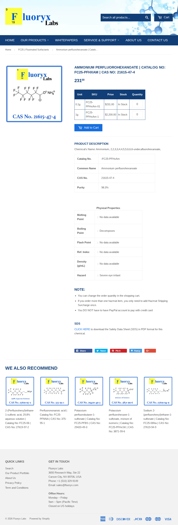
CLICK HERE (82, 329)
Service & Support (100, 40)
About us (133, 40)
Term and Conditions (17, 487)
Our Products (34, 40)
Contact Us (158, 40)
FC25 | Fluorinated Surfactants (33, 49)
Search (9, 468)
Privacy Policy (13, 482)
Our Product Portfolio (17, 473)
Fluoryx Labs (19, 518)
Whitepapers (66, 40)
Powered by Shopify (40, 518)
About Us (10, 477)
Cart (166, 17)
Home (10, 40)
